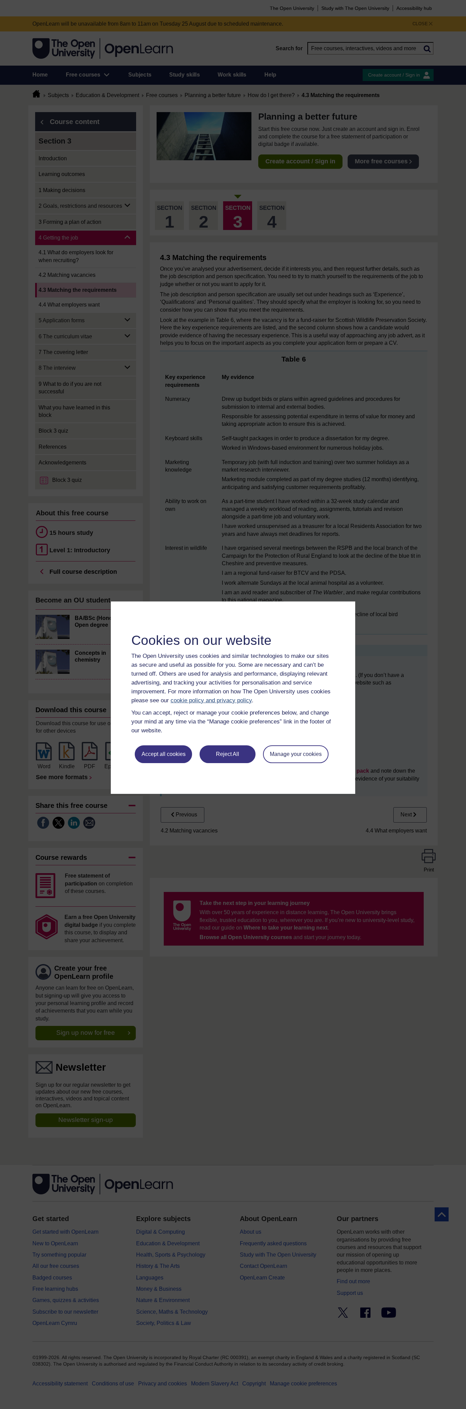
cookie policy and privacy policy (211, 700)
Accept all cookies (164, 754)
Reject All (227, 754)
